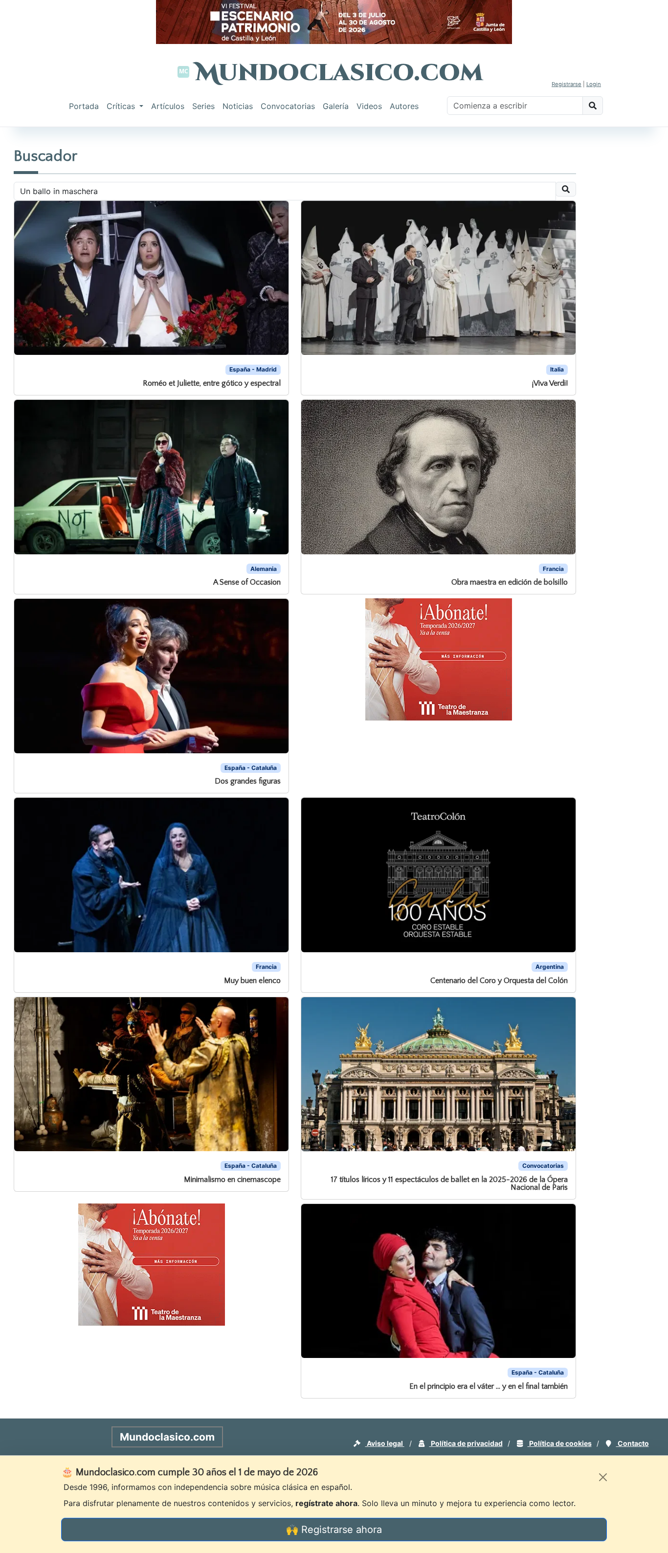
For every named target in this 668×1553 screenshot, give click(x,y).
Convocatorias (288, 106)
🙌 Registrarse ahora (334, 1529)
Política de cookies (560, 1443)
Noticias (238, 106)
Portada (84, 106)
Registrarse (566, 84)
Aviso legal (384, 1443)
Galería (336, 106)
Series (203, 106)
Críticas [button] (122, 106)
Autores (404, 106)
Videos (369, 106)
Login (593, 84)
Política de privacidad (466, 1443)
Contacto (632, 1443)
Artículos (167, 106)
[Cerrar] (603, 1477)
